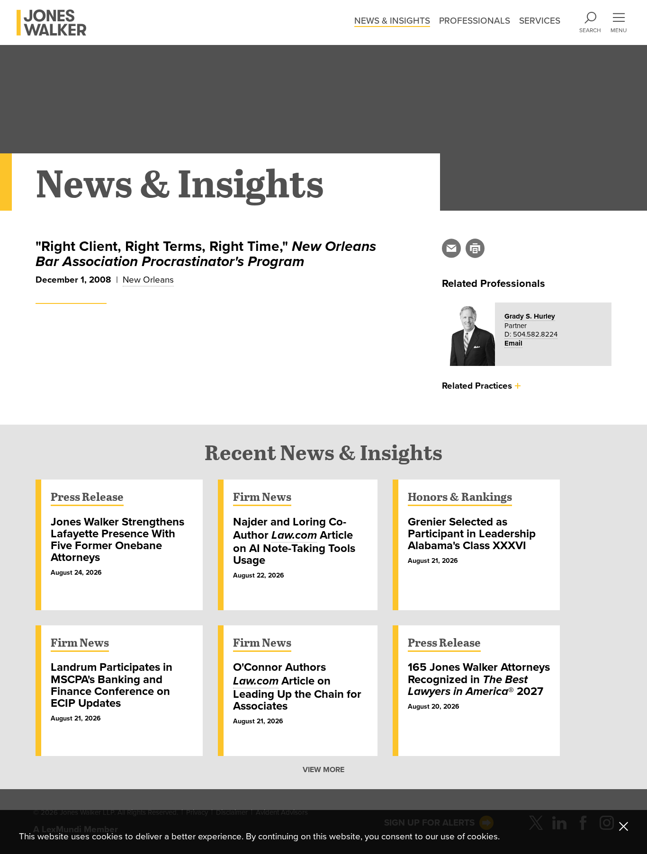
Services (539, 21)
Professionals (474, 21)
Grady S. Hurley (529, 316)
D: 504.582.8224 (530, 334)
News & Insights (392, 21)
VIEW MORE (323, 769)
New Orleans (148, 280)
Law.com (294, 535)
